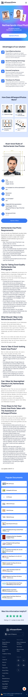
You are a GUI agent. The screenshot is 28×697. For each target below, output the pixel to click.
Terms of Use (5, 667)
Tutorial (4, 665)
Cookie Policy (5, 673)
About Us (4, 662)
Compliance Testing (6, 653)
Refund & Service (6, 678)
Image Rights (5, 684)
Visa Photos (4, 646)
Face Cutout (19, 646)
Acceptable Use (5, 681)
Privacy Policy (5, 670)
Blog (3, 675)
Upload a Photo (14, 36)
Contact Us (4, 659)
